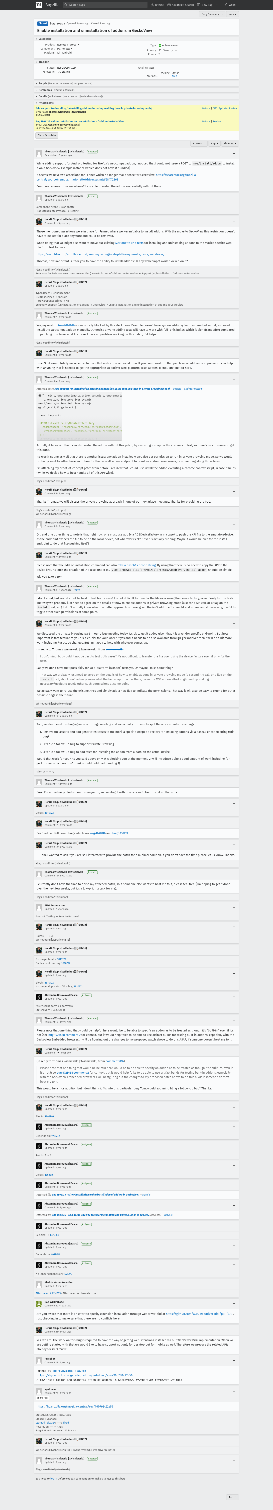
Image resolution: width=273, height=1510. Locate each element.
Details (206, 108)
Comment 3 (51, 355)
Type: (153, 45)
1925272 (55, 1135)
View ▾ (232, 14)
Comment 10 (51, 715)
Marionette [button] (64, 48)
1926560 (54, 1234)
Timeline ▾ (230, 143)
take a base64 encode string (137, 565)
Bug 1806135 (57, 23)
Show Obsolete (47, 135)
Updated (49, 199)
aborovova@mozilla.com (69, 1370)
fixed (174, 76)
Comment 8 (51, 590)
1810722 (49, 812)
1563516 (49, 1174)
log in (53, 1478)
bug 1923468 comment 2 (64, 1035)
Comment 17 (51, 1052)
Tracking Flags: (145, 67)
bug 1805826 (66, 325)
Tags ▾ (214, 143)
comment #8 (114, 649)
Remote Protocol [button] (68, 44)
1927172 (55, 1254)
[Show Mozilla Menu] (39, 5)
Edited (77, 590)
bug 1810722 (120, 833)
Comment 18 (51, 1186)
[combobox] (105, 5)
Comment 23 (51, 1393)
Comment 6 (51, 526)
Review (217, 121)
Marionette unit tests (129, 243)
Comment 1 (51, 223)
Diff (215, 108)
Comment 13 (51, 846)
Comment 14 (51, 875)
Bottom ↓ (199, 143)
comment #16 (115, 1061)
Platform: (49, 52)
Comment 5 (51, 493)
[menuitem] (157, 5)
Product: (50, 44)
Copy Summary (210, 14)
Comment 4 (51, 381)
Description (51, 155)
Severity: (168, 50)
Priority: (151, 50)
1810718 (49, 1116)
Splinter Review (228, 108)
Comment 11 (51, 784)
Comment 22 (51, 1362)
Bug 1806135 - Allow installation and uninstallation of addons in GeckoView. (80, 121)
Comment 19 (51, 1207)
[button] (229, 5)
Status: (51, 67)
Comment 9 (51, 625)
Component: (48, 48)
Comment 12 (51, 825)
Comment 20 (51, 1305)
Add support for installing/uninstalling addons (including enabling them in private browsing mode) (94, 108)
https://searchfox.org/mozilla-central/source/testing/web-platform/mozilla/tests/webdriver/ (101, 254)
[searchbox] (105, 5)
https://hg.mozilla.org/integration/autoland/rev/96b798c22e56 (85, 1375)
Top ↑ (232, 1497)
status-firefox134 (45, 1422)
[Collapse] (234, 153)
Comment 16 (51, 1022)
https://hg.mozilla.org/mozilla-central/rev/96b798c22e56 (75, 1406)
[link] (79, 416)
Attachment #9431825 (48, 1293)
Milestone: (49, 71)
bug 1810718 (98, 833)
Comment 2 (51, 317)
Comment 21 (51, 1331)
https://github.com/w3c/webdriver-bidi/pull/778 (199, 1314)
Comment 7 (51, 557)
